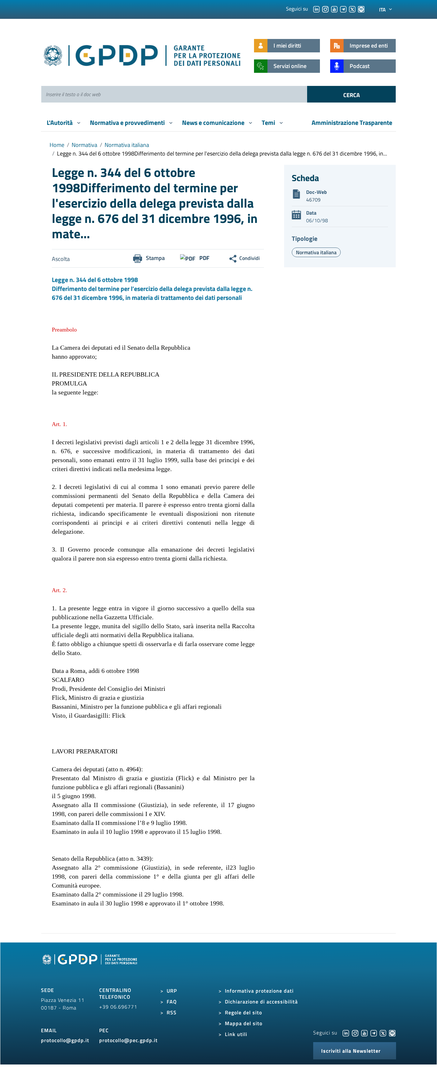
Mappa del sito (243, 1023)
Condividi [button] (249, 258)
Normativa (84, 145)
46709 (313, 199)
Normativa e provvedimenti (128, 122)
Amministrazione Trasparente (352, 122)
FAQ (172, 1001)
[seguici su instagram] (325, 8)
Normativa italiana (127, 145)
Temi (269, 122)
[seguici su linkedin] (316, 8)
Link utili (236, 1034)
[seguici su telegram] (343, 8)
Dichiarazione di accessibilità (261, 1001)
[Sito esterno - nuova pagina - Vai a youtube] (364, 1032)
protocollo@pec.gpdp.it (128, 1040)
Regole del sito (243, 1012)
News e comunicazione (214, 122)
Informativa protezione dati (259, 991)
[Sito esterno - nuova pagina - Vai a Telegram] (373, 1032)
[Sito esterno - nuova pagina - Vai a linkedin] (346, 1032)
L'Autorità (60, 122)
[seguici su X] (352, 8)
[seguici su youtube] (334, 8)
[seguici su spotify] (361, 8)
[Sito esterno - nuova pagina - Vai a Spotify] (392, 1032)
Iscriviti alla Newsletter (351, 1051)
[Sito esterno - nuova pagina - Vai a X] (383, 1032)
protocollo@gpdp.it (65, 1040)
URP (172, 991)
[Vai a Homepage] (90, 966)
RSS (172, 1012)
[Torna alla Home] (142, 54)
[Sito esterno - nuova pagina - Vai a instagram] (355, 1032)
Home (57, 145)
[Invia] (351, 94)
